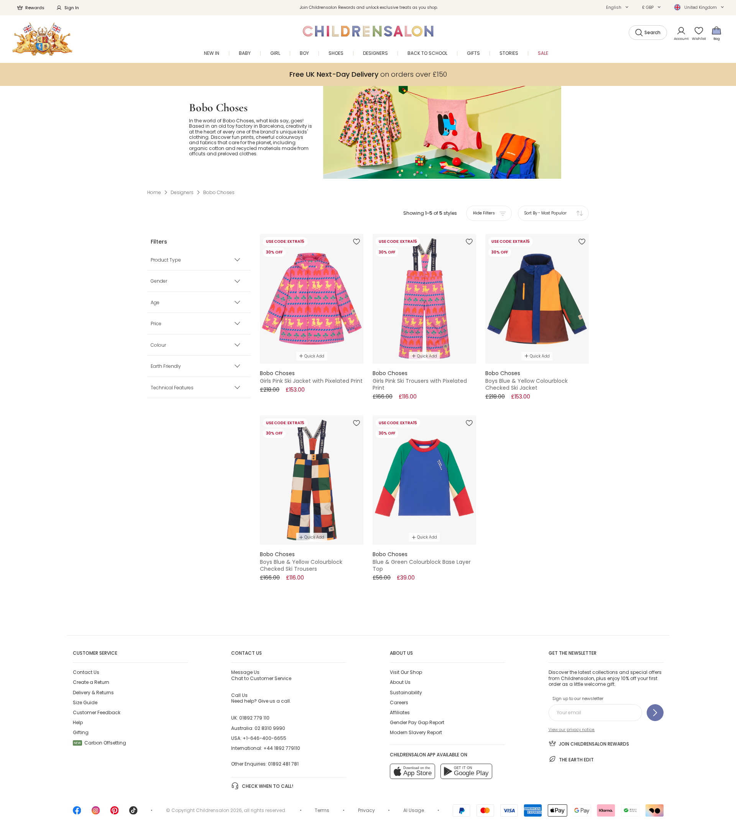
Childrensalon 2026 (219, 810)
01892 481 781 (283, 764)
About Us (400, 682)
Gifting (81, 732)
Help (78, 722)
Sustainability (406, 692)
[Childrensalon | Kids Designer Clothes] (42, 39)
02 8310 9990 (270, 728)
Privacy (366, 810)
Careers (399, 702)
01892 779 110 (254, 718)
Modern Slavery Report (416, 732)
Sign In (71, 8)
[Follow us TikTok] (133, 813)
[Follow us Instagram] (96, 813)
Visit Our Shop (406, 672)
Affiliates (400, 712)
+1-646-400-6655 (264, 738)
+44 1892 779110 (281, 748)
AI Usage (413, 810)
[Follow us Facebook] (77, 813)
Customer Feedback (96, 712)
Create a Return (91, 682)
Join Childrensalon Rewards (594, 744)
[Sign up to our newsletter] (655, 712)
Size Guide (85, 702)
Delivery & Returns (93, 692)
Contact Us (86, 672)
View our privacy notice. (572, 730)
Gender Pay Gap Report (417, 722)
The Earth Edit (576, 759)
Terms (322, 810)
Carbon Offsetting (100, 742)
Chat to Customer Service (261, 675)
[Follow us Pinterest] (114, 813)
